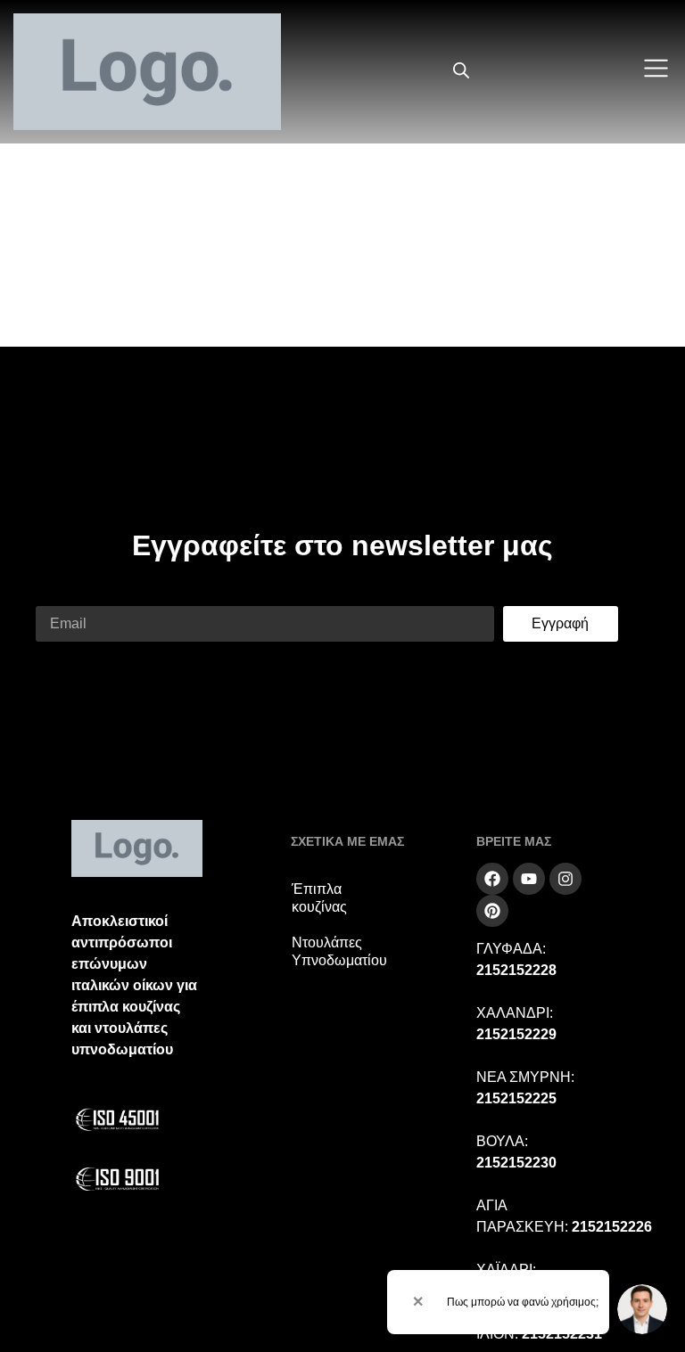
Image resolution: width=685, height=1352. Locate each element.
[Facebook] (492, 879)
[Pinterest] (492, 911)
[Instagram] (565, 879)
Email (54, 594)
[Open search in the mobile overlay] (461, 71)
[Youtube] (529, 879)
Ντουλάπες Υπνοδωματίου (339, 951)
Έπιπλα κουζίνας (319, 897)
